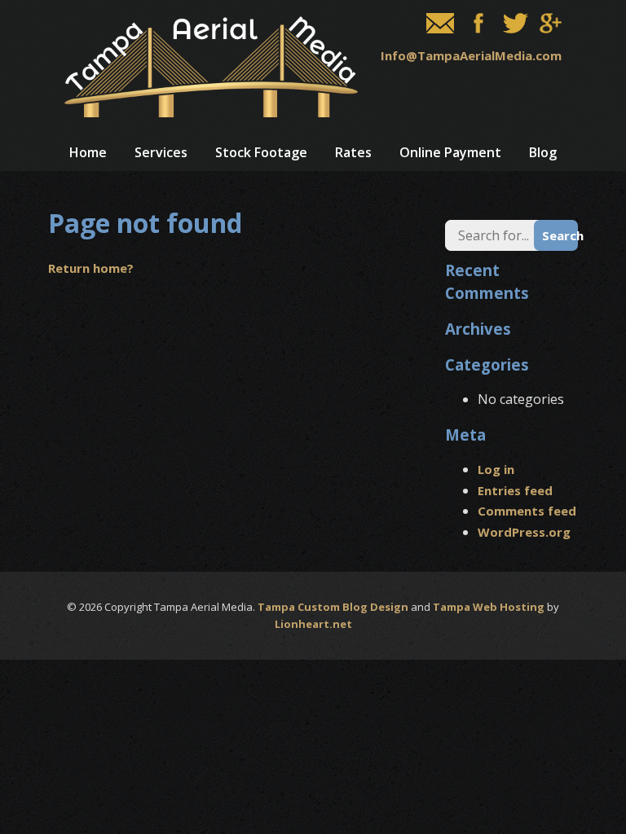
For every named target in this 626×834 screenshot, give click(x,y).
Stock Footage (261, 152)
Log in (496, 469)
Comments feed (527, 511)
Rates (353, 152)
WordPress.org (524, 532)
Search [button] (560, 235)
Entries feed (515, 490)
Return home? (91, 268)
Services (160, 152)
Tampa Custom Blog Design (333, 606)
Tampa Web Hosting (488, 606)
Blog (543, 152)
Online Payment (450, 152)
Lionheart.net (313, 624)
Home (88, 152)
